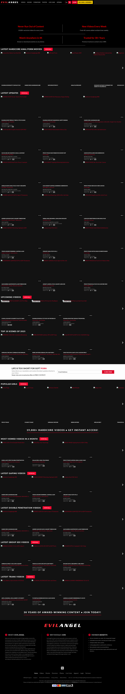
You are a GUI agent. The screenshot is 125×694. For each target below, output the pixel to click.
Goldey (10, 285)
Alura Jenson (31, 650)
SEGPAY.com (75, 682)
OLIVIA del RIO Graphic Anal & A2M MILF (13, 153)
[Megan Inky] (105, 404)
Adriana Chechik (12, 354)
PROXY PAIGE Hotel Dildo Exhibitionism (96, 251)
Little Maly (55, 354)
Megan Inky (97, 422)
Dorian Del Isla (35, 461)
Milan (29, 354)
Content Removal (98, 682)
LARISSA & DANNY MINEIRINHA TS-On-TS (74, 598)
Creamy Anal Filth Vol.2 (50, 251)
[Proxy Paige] (12, 404)
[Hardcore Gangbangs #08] (35, 68)
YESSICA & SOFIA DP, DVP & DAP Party (42, 563)
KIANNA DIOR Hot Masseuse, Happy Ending (55, 120)
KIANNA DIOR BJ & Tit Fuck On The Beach (43, 318)
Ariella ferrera (15, 652)
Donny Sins (19, 354)
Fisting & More (88, 123)
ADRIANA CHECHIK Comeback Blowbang (13, 352)
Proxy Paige (45, 154)
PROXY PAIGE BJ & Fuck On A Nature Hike (95, 284)
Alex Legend (46, 187)
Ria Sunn (65, 565)
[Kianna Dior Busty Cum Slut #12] (12, 68)
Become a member (85, 2)
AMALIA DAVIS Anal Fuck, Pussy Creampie (14, 185)
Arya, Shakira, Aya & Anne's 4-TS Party (13, 598)
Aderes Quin (19, 220)
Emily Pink (17, 565)
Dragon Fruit (113, 121)
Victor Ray (51, 285)
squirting (72, 645)
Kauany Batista (5, 320)
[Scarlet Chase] (35, 404)
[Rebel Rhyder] (81, 404)
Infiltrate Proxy (53, 85)
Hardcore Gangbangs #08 (32, 85)
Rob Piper (4, 461)
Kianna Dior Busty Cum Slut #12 (11, 85)
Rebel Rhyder (42, 354)
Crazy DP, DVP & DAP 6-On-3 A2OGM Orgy (75, 352)
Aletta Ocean (24, 652)
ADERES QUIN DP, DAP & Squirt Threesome (14, 218)
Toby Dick (86, 220)
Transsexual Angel (7, 601)
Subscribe (108, 372)
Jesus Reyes (49, 354)
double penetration (67, 647)
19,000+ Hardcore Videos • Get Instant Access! (62, 430)
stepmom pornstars (55, 648)
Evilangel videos (20, 648)
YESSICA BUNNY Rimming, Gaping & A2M (13, 251)
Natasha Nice (8, 652)
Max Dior (119, 121)
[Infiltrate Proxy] (58, 68)
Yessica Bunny (14, 253)
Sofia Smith (106, 121)
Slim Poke (25, 354)
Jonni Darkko (11, 121)
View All (48, 49)
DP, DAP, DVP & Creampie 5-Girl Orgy (73, 563)
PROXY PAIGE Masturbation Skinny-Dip (54, 153)
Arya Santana (12, 599)
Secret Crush (46, 255)
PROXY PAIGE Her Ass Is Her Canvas (94, 185)
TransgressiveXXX (6, 322)
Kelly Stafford (35, 354)
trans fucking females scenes (53, 647)
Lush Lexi (91, 220)
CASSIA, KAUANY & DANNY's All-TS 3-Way (13, 318)
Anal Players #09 (76, 85)
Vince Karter (5, 220)
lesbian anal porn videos (62, 645)
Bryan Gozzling (88, 156)
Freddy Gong (81, 354)
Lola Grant (51, 187)
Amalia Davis (10, 187)
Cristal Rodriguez (36, 599)
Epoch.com (31, 682)
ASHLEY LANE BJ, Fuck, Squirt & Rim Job (54, 284)
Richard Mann (5, 285)
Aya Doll (25, 599)
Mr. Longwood (78, 461)
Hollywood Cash (11, 461)
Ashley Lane (45, 285)
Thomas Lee (66, 354)
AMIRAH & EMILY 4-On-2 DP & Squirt (12, 563)
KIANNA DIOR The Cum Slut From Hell (74, 318)
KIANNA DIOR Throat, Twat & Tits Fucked (13, 120)
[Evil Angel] (9, 2)
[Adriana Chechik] (58, 404)
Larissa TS (65, 599)
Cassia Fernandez (22, 320)
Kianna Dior (4, 121)
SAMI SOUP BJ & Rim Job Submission (94, 153)
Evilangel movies (55, 650)
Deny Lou (92, 121)
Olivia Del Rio (5, 154)
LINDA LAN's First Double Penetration (13, 460)
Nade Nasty (86, 154)
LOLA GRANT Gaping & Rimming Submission (55, 185)
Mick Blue (11, 154)
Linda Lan (17, 461)
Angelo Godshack (6, 253)
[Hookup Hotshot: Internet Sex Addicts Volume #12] (105, 68)
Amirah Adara (5, 565)
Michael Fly (86, 121)
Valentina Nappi (24, 650)
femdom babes (65, 648)
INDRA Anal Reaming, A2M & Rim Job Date (55, 218)
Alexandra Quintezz (18, 285)
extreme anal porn (19, 657)
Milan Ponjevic (11, 220)
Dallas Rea (42, 461)
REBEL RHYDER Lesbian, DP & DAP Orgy (43, 352)
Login (74, 2)
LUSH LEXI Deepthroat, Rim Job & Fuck (95, 218)
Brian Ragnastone (99, 121)
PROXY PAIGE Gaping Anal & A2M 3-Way (74, 460)
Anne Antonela (19, 599)
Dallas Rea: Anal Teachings (40, 460)
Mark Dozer (82, 565)
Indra (49, 220)
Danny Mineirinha (13, 320)
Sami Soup (92, 154)
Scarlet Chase (46, 253)
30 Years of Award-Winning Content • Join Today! (62, 612)
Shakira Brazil (5, 599)
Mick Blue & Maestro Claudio (9, 156)
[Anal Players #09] (81, 68)
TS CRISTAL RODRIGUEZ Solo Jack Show (43, 598)
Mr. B (91, 285)
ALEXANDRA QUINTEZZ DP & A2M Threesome (14, 284)
